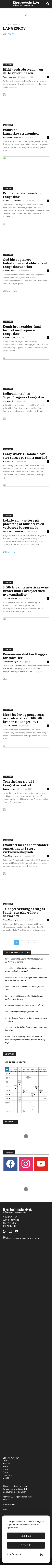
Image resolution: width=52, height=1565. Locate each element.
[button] (48, 4)
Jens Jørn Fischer (10, 598)
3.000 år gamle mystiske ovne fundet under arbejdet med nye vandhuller (26, 591)
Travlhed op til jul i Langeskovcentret (18, 783)
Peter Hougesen (9, 77)
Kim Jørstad (8, 401)
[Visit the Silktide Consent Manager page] (41, 1554)
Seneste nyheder (10, 1457)
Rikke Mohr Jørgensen (12, 137)
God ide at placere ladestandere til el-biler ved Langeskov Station (25, 263)
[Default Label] (41, 1163)
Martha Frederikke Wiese (13, 201)
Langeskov (8, 65)
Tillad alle (26, 1536)
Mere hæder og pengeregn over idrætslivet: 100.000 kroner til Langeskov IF (23, 718)
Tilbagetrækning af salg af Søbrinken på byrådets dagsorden (24, 912)
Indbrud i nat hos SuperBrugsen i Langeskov (24, 395)
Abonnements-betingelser (15, 1486)
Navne (6, 1472)
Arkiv (5, 1509)
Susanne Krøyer (9, 270)
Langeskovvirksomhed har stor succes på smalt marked (25, 455)
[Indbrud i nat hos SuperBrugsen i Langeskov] (26, 373)
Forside (6, 24)
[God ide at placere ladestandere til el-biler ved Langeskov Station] (26, 239)
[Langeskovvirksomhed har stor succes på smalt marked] (26, 433)
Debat (6, 1477)
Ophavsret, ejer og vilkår (14, 1491)
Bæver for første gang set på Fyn (29, 1005)
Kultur (5, 1466)
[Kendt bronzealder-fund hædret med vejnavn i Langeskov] (26, 306)
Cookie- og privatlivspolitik (15, 1489)
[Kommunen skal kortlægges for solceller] (26, 634)
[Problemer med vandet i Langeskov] (26, 173)
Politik (6, 1460)
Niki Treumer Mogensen (13, 531)
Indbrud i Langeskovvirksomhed (21, 131)
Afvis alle (26, 1545)
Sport (5, 1469)
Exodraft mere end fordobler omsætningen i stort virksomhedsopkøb (26, 848)
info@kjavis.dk (9, 1225)
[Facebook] (10, 1163)
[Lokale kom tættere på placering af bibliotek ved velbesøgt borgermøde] (26, 500)
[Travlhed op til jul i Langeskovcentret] (26, 761)
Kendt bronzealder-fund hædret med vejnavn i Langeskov (22, 330)
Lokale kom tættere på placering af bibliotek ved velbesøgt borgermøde (23, 524)
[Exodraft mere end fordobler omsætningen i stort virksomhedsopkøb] (26, 824)
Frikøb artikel (9, 1504)
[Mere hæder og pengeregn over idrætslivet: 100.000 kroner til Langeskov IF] (26, 694)
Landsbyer (8, 1475)
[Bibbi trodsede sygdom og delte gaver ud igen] (26, 49)
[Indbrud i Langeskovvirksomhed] (26, 109)
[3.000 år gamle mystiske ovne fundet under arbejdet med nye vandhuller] (26, 567)
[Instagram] (26, 1163)
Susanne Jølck (9, 337)
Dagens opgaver (17, 1061)
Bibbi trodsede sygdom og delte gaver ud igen (23, 71)
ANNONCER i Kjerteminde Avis (17, 1496)
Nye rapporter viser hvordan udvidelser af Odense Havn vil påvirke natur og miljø (25, 1039)
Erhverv (6, 1463)
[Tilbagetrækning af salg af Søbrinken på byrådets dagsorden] (26, 888)
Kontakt (6, 1499)
